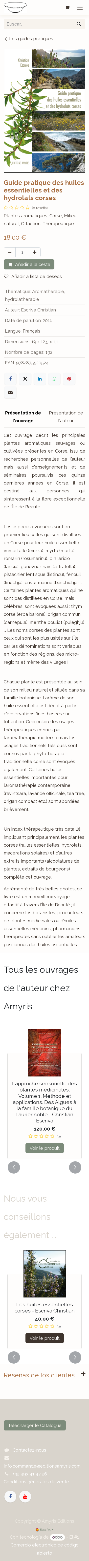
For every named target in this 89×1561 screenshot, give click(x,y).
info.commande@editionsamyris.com (42, 1466)
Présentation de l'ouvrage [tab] (23, 416)
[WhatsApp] (54, 379)
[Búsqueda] (78, 24)
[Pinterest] (69, 379)
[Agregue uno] (35, 252)
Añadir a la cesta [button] (32, 264)
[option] (44, 1094)
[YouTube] (25, 1496)
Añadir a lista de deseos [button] (36, 276)
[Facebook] (10, 379)
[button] (14, 1167)
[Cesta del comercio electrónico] (67, 7)
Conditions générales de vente (36, 1481)
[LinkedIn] (40, 379)
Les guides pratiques (31, 38)
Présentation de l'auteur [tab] (66, 416)
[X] (25, 379)
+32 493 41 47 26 (30, 1473)
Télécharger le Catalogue (35, 1425)
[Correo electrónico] (10, 392)
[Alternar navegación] (80, 7)
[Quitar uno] (10, 252)
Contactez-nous (29, 1450)
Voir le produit (45, 1148)
